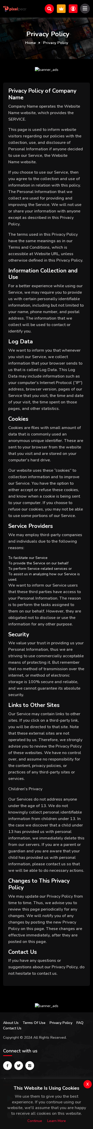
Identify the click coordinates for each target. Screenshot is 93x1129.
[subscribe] (61, 8)
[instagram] (29, 1065)
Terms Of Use (34, 1022)
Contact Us (12, 1028)
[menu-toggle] (85, 8)
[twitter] (18, 1065)
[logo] (14, 9)
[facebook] (7, 1065)
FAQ (79, 1022)
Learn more (56, 1120)
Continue (34, 1120)
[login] (73, 8)
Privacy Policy (61, 1022)
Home (30, 42)
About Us (11, 1022)
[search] (49, 8)
